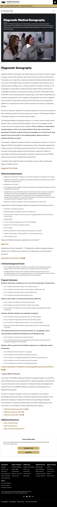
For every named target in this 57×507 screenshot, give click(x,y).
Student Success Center (17, 473)
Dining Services (26, 471)
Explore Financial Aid (5, 473)
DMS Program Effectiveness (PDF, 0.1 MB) (15, 409)
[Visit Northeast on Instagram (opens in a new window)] (33, 496)
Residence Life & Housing (28, 467)
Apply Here (5, 244)
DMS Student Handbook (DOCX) (13, 412)
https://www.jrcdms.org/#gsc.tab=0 (14, 428)
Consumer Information (31, 501)
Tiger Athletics (26, 475)
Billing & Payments (39, 471)
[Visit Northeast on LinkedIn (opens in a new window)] (30, 496)
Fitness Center (26, 469)
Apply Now (29, 452)
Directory (49, 467)
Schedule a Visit (28, 448)
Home (2, 5)
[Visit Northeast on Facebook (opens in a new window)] (24, 496)
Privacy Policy (20, 501)
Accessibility (12, 501)
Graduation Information (40, 475)
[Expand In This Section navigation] (28, 11)
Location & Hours (50, 471)
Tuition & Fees (4, 471)
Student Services (39, 467)
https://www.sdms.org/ (10, 426)
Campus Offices (50, 469)
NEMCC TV (49, 473)
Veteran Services (15, 475)
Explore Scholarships (5, 475)
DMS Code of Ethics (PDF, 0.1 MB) (13, 415)
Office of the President (6, 483)
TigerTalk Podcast (50, 475)
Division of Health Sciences (12, 5)
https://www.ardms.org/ (11, 423)
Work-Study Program (5, 478)
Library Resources (15, 471)
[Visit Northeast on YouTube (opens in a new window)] (27, 496)
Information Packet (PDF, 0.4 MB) (12, 258)
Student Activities (27, 473)
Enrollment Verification (40, 473)
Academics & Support (16, 467)
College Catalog (15, 469)
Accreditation (4, 501)
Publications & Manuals (6, 487)
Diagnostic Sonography (27, 5)
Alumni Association (5, 485)
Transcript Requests (40, 469)
